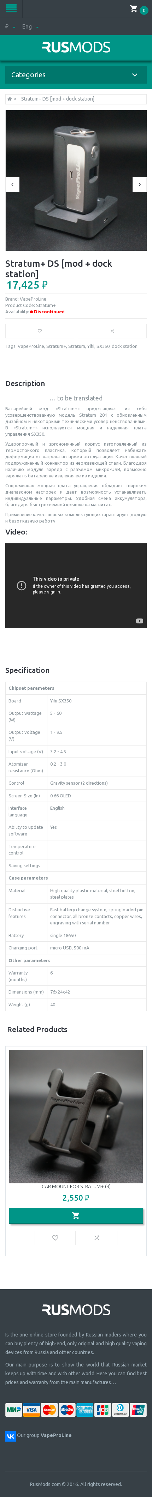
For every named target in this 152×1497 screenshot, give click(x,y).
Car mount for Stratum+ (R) (76, 1186)
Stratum (76, 346)
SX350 (103, 346)
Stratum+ (56, 346)
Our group (44, 1435)
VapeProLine (33, 298)
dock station (125, 346)
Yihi (90, 346)
